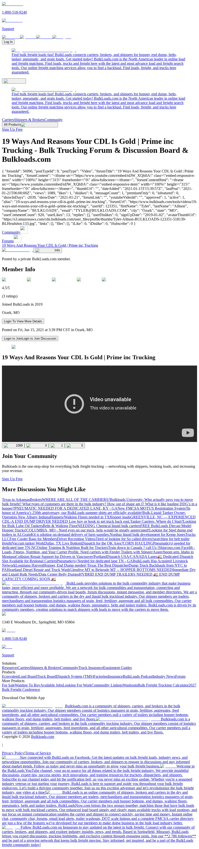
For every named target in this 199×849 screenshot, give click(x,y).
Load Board (27, 676)
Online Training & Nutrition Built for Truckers (72, 548)
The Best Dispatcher (113, 565)
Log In (8, 42)
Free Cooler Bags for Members (33, 539)
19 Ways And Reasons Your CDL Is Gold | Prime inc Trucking (50, 245)
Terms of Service (38, 753)
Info (57, 250)
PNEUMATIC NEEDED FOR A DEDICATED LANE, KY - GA (65, 508)
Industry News (164, 676)
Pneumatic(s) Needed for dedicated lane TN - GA (95, 561)
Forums (8, 241)
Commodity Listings (107, 685)
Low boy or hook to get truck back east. (99, 521)
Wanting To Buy (27, 685)
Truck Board (46, 676)
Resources (10, 668)
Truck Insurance (90, 668)
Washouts (130, 685)
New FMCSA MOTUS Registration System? (152, 508)
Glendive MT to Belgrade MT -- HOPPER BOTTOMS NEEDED (121, 570)
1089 (19, 445)
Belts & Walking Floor (60, 526)
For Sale (8, 685)
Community (53, 120)
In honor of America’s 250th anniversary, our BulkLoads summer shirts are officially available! (96, 510)
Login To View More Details (23, 321)
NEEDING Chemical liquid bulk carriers (108, 526)
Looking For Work (77, 685)
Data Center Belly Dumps (59, 574)
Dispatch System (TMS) (74, 676)
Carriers (8, 120)
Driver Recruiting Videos (76, 539)
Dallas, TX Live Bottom (63, 543)
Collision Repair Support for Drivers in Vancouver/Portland (61, 557)
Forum (180, 676)
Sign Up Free (12, 129)
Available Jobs (51, 685)
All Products (12, 124)
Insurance (115, 676)
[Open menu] (14, 81)
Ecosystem (10, 676)
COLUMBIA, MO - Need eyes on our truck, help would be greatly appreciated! (87, 530)
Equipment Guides (117, 668)
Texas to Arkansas (16, 500)
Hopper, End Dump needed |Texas (70, 565)
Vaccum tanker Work (28, 543)
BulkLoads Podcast (138, 676)
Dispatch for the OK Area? (102, 543)
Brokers (36, 500)
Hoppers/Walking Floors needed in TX (80, 517)
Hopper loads (120, 517)
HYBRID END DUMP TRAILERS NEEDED (116, 574)
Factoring (100, 676)
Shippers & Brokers (29, 120)
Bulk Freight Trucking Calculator (163, 685)
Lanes (152, 557)
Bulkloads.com (42, 737)
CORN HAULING (138, 543)
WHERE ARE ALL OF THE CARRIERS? (76, 500)
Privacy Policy (13, 753)
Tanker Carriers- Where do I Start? (156, 521)
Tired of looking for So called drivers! (124, 539)
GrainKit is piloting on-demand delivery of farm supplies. (66, 534)
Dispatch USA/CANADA (127, 557)
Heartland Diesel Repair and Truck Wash (38, 570)
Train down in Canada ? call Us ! (133, 548)
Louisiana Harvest (29, 565)
